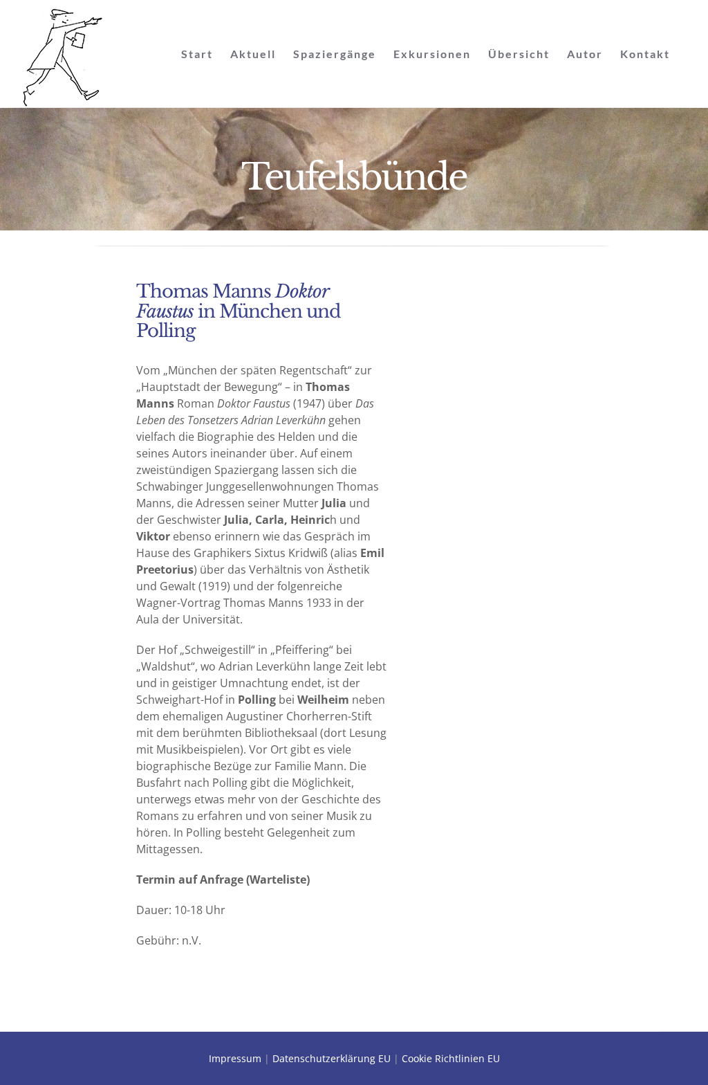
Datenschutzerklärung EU (331, 1058)
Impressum (235, 1058)
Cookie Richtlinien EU (451, 1058)
